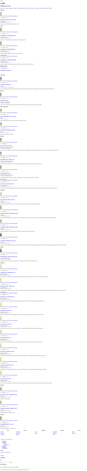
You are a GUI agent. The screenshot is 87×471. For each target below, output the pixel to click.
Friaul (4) (6, 8)
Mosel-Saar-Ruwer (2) (22, 8)
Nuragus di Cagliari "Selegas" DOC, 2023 (7, 199)
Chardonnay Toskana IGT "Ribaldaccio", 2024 (8, 408)
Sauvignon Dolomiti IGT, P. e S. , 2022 (6, 424)
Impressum (73, 433)
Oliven (36, 431)
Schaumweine (18, 431)
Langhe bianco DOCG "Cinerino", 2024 (7, 159)
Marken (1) (16, 8)
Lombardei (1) (11, 8)
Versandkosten (55, 431)
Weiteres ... (4, 446)
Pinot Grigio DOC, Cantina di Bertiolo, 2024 (8, 35)
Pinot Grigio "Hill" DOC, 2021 (5, 337)
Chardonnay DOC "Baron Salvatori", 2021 (7, 272)
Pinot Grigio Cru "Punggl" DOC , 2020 (7, 351)
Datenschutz (55, 433)
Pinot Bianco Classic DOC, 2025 (5, 310)
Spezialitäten (4, 447)
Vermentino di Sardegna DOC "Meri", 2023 (8, 240)
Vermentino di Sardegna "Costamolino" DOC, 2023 (9, 213)
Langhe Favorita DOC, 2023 (5, 173)
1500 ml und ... (6, 444)
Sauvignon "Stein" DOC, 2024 (5, 378)
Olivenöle (36, 433)
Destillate (17, 434)
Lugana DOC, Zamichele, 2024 (5, 84)
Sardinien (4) (33, 8)
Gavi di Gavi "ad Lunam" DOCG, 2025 (7, 183)
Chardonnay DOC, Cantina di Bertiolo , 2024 (8, 59)
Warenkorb (2, 457)
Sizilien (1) (37, 8)
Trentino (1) (50, 8)
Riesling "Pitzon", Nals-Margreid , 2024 (7, 296)
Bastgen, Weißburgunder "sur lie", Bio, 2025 (8, 116)
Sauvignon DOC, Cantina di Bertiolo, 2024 (7, 49)
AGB (53, 434)
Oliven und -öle (4, 448)
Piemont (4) (28, 8)
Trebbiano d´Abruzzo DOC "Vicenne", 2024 (8, 19)
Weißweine (2, 433)
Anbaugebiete (4, 441)
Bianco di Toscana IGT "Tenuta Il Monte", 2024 (8, 394)
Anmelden (2, 455)
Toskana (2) (46, 8)
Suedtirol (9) (41, 8)
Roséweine (2, 434)
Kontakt (73, 431)
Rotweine (2, 431)
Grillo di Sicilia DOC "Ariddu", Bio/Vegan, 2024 (8, 256)
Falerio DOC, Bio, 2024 (4, 100)
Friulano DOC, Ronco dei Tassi (5, 70)
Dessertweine (18, 433)
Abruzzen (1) (2, 8)
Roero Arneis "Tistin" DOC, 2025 (6, 145)
